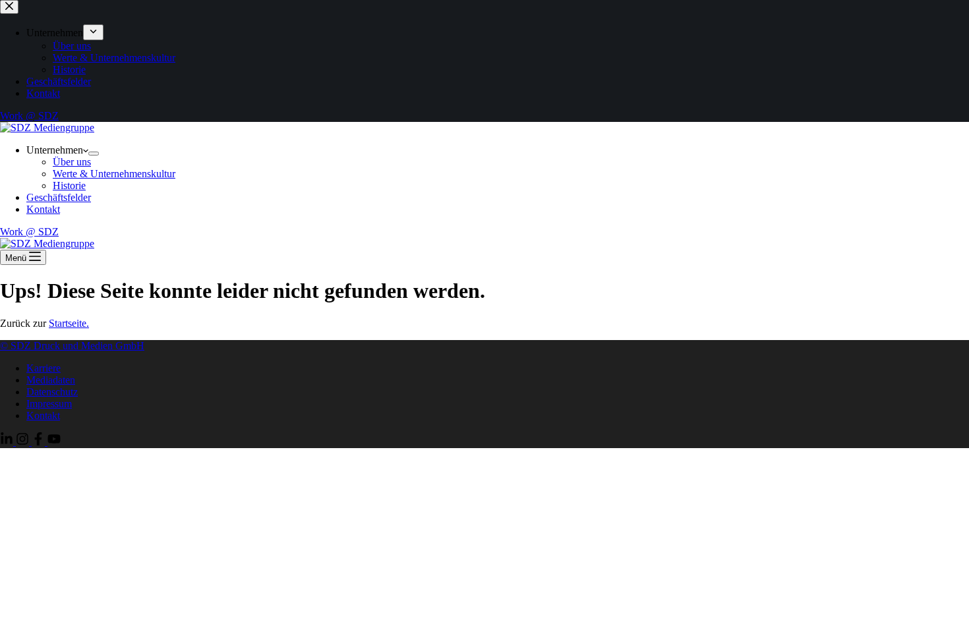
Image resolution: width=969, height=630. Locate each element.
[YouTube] (54, 441)
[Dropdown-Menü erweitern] (93, 154)
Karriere (43, 368)
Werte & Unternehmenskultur (114, 173)
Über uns (72, 161)
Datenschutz (52, 391)
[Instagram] (24, 441)
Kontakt (43, 209)
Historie (69, 185)
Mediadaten (50, 380)
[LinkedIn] (8, 441)
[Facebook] (39, 441)
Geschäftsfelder (58, 197)
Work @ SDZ (29, 231)
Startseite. (69, 323)
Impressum (49, 403)
